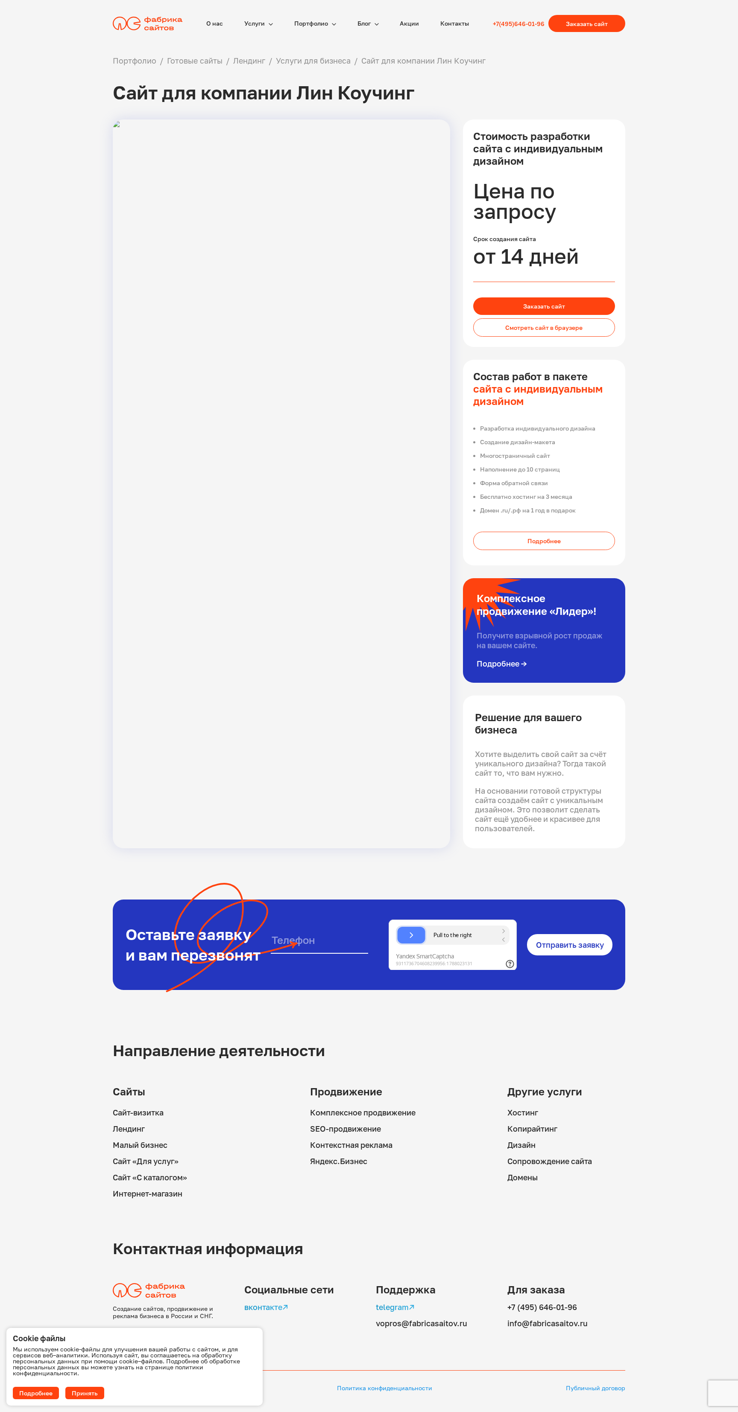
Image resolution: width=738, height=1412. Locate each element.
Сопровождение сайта (549, 1161)
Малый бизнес (140, 1145)
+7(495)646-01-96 (519, 23)
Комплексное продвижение (363, 1112)
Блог (364, 23)
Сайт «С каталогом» (150, 1177)
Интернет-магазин (147, 1193)
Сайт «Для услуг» (146, 1161)
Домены (522, 1177)
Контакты (454, 23)
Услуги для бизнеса (313, 60)
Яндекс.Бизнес (338, 1161)
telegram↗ (395, 1307)
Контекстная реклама (351, 1145)
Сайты (129, 1091)
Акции (409, 23)
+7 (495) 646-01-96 (542, 1307)
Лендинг (249, 60)
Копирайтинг (532, 1128)
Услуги (255, 23)
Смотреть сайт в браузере (544, 327)
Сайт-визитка (138, 1112)
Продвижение (346, 1091)
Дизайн (521, 1145)
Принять (85, 1393)
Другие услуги (544, 1091)
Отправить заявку (570, 944)
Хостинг (522, 1112)
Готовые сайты (195, 60)
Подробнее (544, 540)
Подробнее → (502, 663)
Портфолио (311, 23)
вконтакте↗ (266, 1307)
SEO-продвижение (345, 1128)
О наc (214, 23)
